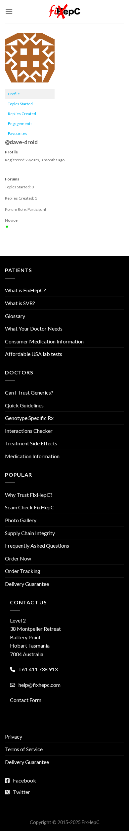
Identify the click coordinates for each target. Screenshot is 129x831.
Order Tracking (22, 571)
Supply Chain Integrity (30, 533)
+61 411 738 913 (38, 669)
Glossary (15, 316)
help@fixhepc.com (40, 685)
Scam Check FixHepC (29, 507)
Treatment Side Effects (31, 443)
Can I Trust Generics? (29, 392)
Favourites (17, 133)
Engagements (20, 123)
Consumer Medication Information (44, 341)
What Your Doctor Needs (34, 328)
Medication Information (32, 456)
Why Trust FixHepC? (29, 495)
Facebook (24, 780)
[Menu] (9, 11)
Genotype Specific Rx (29, 418)
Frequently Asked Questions (37, 545)
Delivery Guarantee (27, 584)
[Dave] (30, 60)
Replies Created (22, 113)
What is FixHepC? (25, 290)
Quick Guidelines (24, 405)
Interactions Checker (29, 431)
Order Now (18, 558)
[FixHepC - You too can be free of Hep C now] (64, 11)
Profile (14, 93)
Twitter (21, 792)
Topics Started (20, 103)
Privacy (13, 736)
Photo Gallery (20, 520)
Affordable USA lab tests (33, 354)
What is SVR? (20, 303)
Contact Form (25, 700)
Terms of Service (24, 749)
